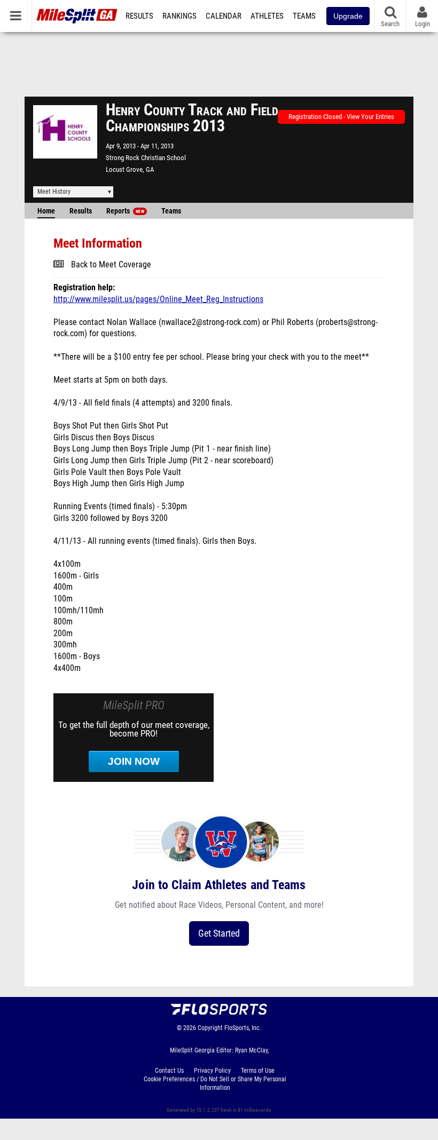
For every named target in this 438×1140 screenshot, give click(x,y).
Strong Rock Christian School (146, 158)
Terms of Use (258, 1070)
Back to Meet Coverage (111, 265)
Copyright (210, 1028)
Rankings (179, 16)
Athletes (267, 16)
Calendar (223, 16)
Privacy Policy (212, 1070)
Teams (304, 16)
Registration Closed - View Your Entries (341, 117)
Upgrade (348, 16)
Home (46, 211)
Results (139, 16)
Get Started (219, 933)
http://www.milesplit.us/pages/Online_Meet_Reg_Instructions (158, 299)
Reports (125, 211)
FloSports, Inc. (242, 1028)
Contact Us (169, 1070)
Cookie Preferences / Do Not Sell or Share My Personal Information (215, 1083)
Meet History (54, 191)
